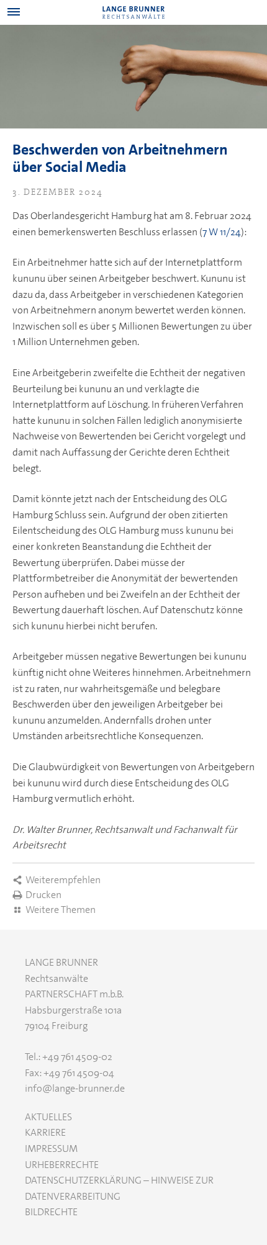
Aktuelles (48, 1116)
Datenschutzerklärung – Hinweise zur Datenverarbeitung (119, 1188)
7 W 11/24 (221, 231)
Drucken (43, 894)
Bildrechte (51, 1211)
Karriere (45, 1132)
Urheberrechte (62, 1164)
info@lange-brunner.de (75, 1088)
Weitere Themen (60, 909)
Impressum (51, 1148)
